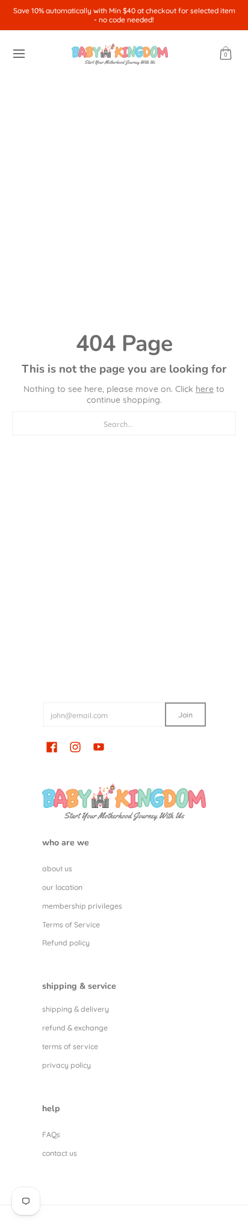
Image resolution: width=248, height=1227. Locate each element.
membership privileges (82, 905)
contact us (59, 1153)
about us (57, 868)
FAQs (51, 1134)
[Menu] (18, 54)
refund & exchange (75, 1027)
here (205, 388)
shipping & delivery (75, 1009)
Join (185, 714)
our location (62, 887)
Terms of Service (71, 924)
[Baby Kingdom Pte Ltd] (120, 54)
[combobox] (124, 423)
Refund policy (66, 942)
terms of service (70, 1046)
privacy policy (66, 1065)
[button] (225, 54)
